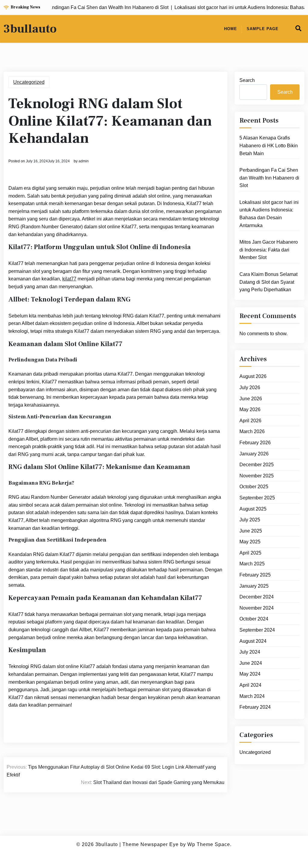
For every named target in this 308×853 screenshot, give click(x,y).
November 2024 (256, 608)
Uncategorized (29, 82)
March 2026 (252, 431)
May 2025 (249, 541)
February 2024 (255, 707)
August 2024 (252, 641)
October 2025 (253, 486)
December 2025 (256, 464)
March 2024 (252, 696)
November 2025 (256, 475)
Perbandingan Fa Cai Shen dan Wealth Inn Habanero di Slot (269, 177)
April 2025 (250, 552)
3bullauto (30, 29)
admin (84, 161)
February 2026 (255, 442)
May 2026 (249, 409)
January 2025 (254, 586)
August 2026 (252, 376)
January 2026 (254, 453)
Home (230, 29)
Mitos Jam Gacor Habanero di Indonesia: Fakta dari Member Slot (268, 249)
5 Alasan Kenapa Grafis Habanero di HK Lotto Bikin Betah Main (268, 145)
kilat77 (69, 278)
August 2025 (252, 508)
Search (247, 80)
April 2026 (250, 420)
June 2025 (250, 530)
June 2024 (250, 663)
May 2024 (249, 673)
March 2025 (252, 563)
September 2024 (257, 630)
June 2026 (250, 398)
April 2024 (250, 685)
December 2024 (256, 596)
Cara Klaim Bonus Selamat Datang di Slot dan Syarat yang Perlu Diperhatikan (268, 282)
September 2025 (257, 497)
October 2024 (253, 618)
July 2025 (249, 519)
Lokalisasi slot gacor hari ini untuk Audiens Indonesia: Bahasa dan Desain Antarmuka (269, 214)
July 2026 (249, 387)
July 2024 (249, 652)
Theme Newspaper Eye (150, 844)
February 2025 (255, 574)
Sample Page (263, 29)
